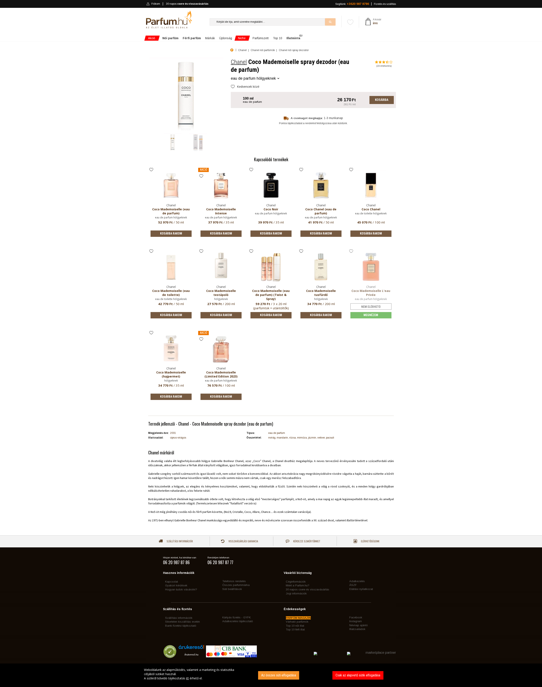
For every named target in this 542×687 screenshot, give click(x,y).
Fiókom (155, 3)
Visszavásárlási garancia (243, 541)
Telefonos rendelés (234, 581)
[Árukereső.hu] (191, 648)
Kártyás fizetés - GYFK (236, 617)
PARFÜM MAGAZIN (298, 617)
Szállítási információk (179, 541)
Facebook (355, 617)
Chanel (239, 61)
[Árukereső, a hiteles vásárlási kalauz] (170, 656)
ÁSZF (353, 585)
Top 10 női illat (295, 625)
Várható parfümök (297, 621)
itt (187, 678)
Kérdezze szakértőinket (306, 541)
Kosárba (381, 100)
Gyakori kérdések (176, 585)
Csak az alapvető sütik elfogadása (358, 675)
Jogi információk (296, 593)
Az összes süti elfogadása (278, 675)
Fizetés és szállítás (385, 4)
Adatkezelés (357, 581)
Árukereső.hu (191, 654)
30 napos (187, 3)
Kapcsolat (171, 581)
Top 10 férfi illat (295, 629)
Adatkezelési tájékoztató (237, 621)
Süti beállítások (232, 589)
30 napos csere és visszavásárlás (307, 589)
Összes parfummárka (236, 585)
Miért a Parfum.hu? (297, 585)
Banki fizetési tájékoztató (180, 625)
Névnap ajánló (358, 625)
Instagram (355, 621)
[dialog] (271, 675)
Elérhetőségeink (369, 541)
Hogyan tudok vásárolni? (181, 589)
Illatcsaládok (357, 629)
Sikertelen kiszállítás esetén (182, 621)
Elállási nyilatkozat (361, 589)
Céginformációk (296, 581)
